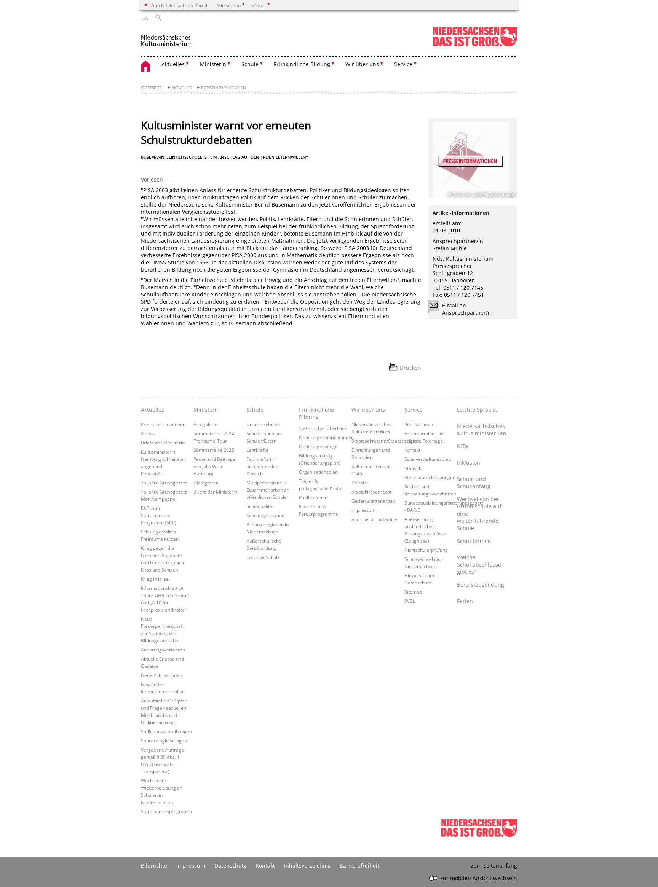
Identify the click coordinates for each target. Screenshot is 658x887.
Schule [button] (250, 64)
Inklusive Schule (263, 557)
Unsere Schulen (263, 424)
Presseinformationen (223, 87)
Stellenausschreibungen (166, 731)
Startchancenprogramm (166, 811)
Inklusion (468, 462)
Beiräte (359, 482)
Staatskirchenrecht (371, 492)
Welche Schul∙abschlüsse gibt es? (479, 564)
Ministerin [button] (213, 64)
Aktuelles (182, 87)
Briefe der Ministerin (163, 443)
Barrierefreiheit (359, 865)
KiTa (462, 446)
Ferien (465, 601)
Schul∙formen (474, 541)
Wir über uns (368, 409)
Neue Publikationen (161, 675)
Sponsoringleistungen (164, 740)
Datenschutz (230, 865)
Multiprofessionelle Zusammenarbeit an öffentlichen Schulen (267, 489)
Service (413, 409)
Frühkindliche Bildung (316, 413)
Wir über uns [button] (362, 64)
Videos (148, 433)
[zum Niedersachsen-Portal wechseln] (475, 45)
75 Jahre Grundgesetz (164, 482)
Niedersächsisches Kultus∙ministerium (481, 429)
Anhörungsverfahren (163, 650)
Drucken (410, 367)
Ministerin (206, 409)
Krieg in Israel (155, 579)
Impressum (363, 510)
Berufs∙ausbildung (480, 584)
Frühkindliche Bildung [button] (302, 64)
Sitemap (413, 592)
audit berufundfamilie (374, 519)
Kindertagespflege (318, 446)
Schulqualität (260, 506)
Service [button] (403, 64)
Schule (255, 409)
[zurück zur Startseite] (167, 37)
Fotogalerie (205, 424)
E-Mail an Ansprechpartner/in (467, 309)
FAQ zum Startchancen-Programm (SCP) (158, 515)
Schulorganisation (265, 515)
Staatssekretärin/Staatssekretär (385, 441)
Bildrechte (154, 865)
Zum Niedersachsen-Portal (178, 5)
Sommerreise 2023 (213, 450)
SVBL (409, 601)
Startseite (151, 87)
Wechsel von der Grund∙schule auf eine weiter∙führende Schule (479, 513)
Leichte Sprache (477, 409)
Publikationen (313, 497)
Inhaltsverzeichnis (307, 865)
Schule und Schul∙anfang (473, 482)
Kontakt (412, 450)
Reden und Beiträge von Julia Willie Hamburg (214, 466)
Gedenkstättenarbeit (373, 501)
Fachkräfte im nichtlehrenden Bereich (262, 466)
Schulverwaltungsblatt (427, 459)
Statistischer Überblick (323, 428)
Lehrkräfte (257, 450)
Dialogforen (206, 482)
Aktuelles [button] (173, 64)
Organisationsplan (318, 472)
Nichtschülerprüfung (426, 550)
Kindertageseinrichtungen (326, 437)
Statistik (412, 468)
